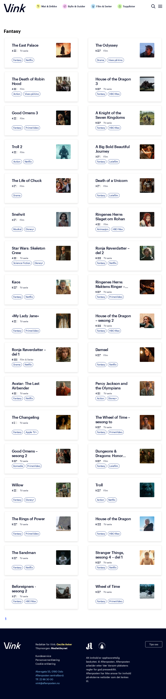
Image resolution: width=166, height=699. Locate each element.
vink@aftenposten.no (48, 683)
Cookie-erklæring (45, 663)
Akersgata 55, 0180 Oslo (49, 671)
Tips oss (153, 644)
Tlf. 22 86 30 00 (44, 679)
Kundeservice (43, 655)
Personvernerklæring (48, 659)
